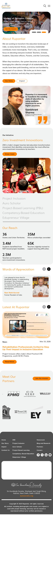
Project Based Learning (20, 450)
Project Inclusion (18, 443)
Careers (39, 450)
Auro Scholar (17, 447)
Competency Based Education (23, 453)
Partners (40, 447)
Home (3, 440)
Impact (3, 447)
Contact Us (5, 450)
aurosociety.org (26, 495)
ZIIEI (13, 440)
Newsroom (41, 440)
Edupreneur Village (19, 457)
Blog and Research (43, 443)
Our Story (5, 443)
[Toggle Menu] (49, 5)
